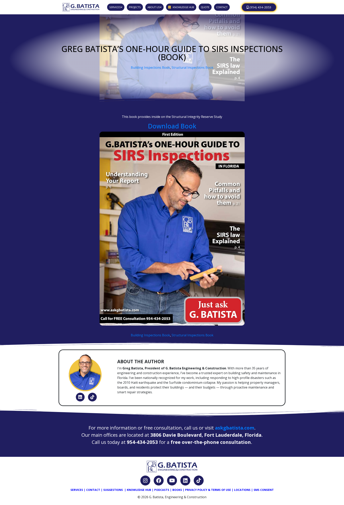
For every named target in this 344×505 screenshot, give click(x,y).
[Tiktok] (92, 397)
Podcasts (161, 490)
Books (177, 490)
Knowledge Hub (139, 490)
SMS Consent (264, 490)
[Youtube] (172, 480)
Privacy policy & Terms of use (208, 490)
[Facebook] (159, 480)
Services (76, 490)
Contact (93, 490)
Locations (242, 490)
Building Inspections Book (150, 67)
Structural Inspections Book (192, 67)
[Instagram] (145, 480)
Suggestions (113, 490)
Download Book (172, 126)
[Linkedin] (80, 397)
